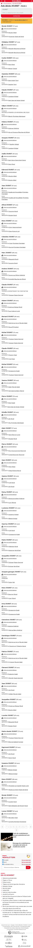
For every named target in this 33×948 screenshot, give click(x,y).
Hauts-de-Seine (19, 36)
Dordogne (23, 821)
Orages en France (7, 880)
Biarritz (10, 116)
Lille (9, 419)
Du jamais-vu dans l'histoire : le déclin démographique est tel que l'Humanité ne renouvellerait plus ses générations (17, 902)
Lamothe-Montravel (14, 821)
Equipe (12, 925)
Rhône (14, 502)
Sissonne (10, 594)
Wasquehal (12, 259)
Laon (10, 598)
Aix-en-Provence (13, 132)
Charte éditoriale (19, 925)
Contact (30, 925)
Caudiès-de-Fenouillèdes (15, 192)
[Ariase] (8, 946)
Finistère (15, 327)
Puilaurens (11, 674)
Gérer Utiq (18, 928)
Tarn (17, 80)
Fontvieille (11, 279)
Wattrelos (11, 546)
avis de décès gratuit (20, 20)
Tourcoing (11, 211)
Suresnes (11, 36)
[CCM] (24, 937)
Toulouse (11, 295)
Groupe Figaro (10, 929)
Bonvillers (11, 817)
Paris (9, 64)
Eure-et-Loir (16, 231)
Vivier (10, 243)
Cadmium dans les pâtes (9, 892)
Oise (15, 355)
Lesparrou (11, 514)
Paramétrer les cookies (10, 928)
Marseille (11, 48)
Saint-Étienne (12, 435)
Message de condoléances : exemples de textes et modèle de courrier (22, 845)
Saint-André (11, 80)
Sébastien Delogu (7, 886)
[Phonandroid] (24, 946)
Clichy (10, 227)
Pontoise (10, 566)
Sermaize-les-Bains (14, 391)
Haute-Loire (25, 786)
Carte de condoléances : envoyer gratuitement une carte (21, 835)
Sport (5, 862)
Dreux (10, 231)
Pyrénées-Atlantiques (19, 116)
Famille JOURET (17, 3)
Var (13, 582)
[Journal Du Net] (8, 940)
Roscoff (11, 327)
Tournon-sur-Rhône (13, 275)
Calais (9, 387)
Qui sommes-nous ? (5, 925)
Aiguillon (12, 144)
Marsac (10, 68)
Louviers (11, 802)
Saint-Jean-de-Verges (14, 100)
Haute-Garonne (18, 295)
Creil (10, 359)
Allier (15, 32)
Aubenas (10, 128)
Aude (17, 371)
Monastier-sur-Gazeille (15, 786)
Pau (10, 423)
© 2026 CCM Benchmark (20, 929)
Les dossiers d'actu (8, 864)
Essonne (23, 451)
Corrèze (21, 742)
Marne (22, 391)
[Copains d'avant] (8, 943)
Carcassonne (12, 371)
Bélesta (11, 518)
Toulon (10, 582)
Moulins (11, 32)
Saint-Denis (11, 160)
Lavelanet (11, 96)
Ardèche (16, 128)
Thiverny (10, 355)
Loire (18, 435)
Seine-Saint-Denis (20, 160)
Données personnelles (25, 926)
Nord (16, 211)
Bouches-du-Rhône (19, 48)
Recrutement (16, 926)
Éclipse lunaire (7, 882)
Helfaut (11, 694)
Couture (12, 662)
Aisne (15, 594)
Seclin (10, 758)
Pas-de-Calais (23, 323)
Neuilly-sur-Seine (13, 789)
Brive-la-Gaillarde (13, 742)
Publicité (25, 925)
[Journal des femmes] (8, 937)
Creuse (15, 68)
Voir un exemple (26, 860)
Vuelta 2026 (6, 890)
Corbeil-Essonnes (14, 454)
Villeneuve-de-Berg (13, 498)
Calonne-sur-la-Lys (14, 323)
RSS (12, 926)
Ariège (16, 96)
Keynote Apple (7, 888)
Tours (9, 311)
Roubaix (11, 215)
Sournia (11, 247)
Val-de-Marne (17, 470)
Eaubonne (11, 550)
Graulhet (10, 84)
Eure (15, 802)
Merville (11, 678)
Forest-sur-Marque (13, 307)
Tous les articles (6, 926)
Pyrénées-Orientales (18, 243)
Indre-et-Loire (15, 311)
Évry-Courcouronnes (14, 451)
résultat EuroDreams (8, 894)
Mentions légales (24, 928)
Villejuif (11, 470)
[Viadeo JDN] (24, 943)
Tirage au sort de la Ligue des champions (14, 884)
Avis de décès (7, 3)
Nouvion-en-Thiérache (15, 646)
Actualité (5, 860)
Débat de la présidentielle (10, 878)
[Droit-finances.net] (24, 940)
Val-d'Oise (17, 550)
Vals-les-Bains (13, 630)
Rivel (10, 403)
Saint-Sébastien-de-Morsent (16, 806)
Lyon (10, 502)
